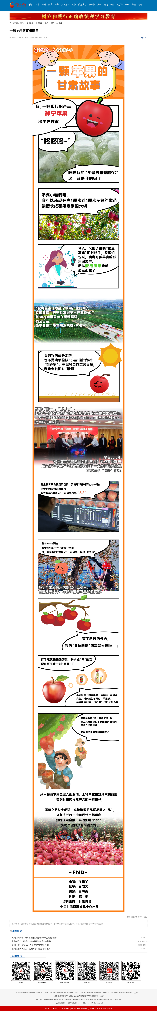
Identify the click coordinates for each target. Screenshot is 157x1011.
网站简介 (47, 1009)
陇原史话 (82, 4)
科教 (112, 4)
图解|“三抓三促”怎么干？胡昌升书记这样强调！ (31, 945)
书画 (127, 4)
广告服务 (60, 1009)
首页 (31, 4)
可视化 (53, 23)
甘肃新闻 (39, 23)
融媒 (50, 4)
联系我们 (67, 1009)
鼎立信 (92, 4)
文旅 (74, 4)
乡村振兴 (65, 4)
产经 (134, 4)
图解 (60, 23)
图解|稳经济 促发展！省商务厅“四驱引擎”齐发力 (31, 949)
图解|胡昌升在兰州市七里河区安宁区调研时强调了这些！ (35, 938)
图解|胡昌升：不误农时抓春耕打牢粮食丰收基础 (31, 941)
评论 (44, 4)
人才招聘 (54, 1009)
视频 (57, 4)
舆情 (99, 4)
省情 (106, 4)
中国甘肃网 (29, 23)
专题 (140, 4)
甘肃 (38, 4)
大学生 (120, 4)
